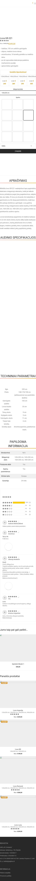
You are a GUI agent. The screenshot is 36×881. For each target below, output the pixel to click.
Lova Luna (18, 825)
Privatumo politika (5, 876)
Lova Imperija (18, 710)
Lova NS (18, 749)
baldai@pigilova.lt (9, 861)
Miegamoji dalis (18, 89)
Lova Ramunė (18, 786)
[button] (4, 40)
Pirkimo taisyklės (5, 873)
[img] (12, 521)
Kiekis (3, 146)
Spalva (18, 97)
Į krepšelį (18, 151)
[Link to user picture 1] (8, 547)
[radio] (7, 104)
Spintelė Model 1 (18, 664)
